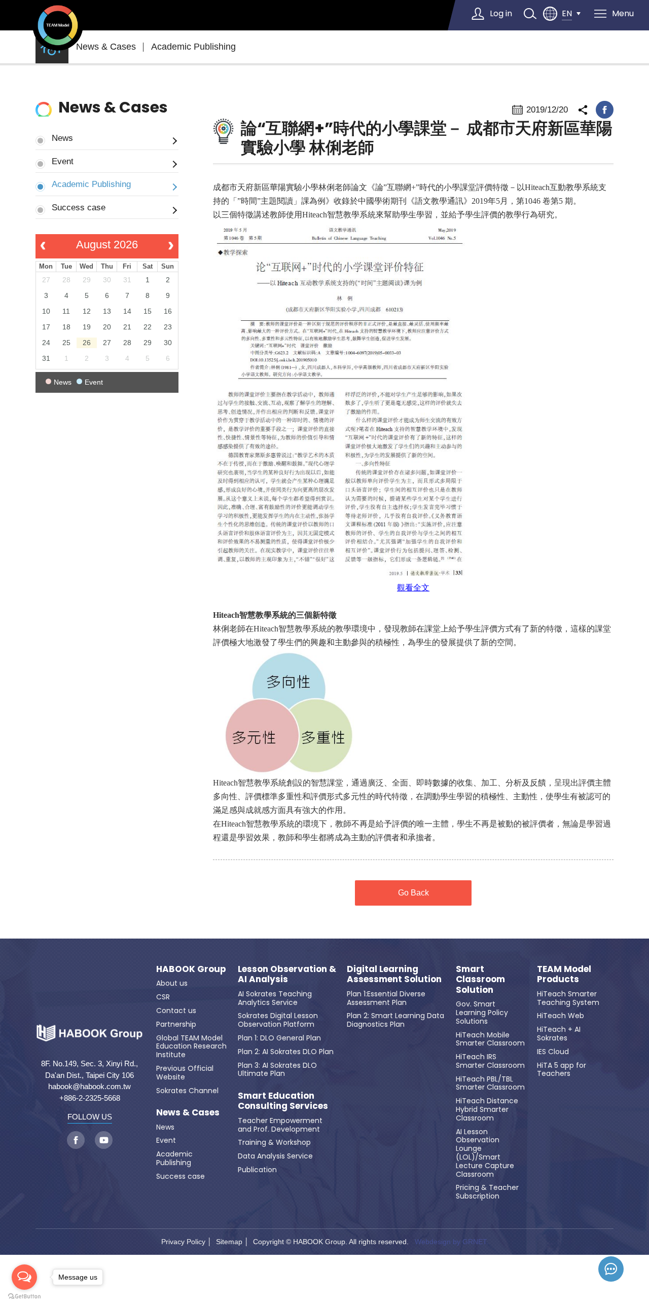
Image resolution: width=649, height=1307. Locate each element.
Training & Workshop (274, 1142)
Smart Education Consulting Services (283, 1101)
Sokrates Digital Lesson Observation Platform (278, 1020)
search (529, 14)
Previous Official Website (184, 1072)
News (62, 138)
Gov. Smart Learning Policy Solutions (482, 1012)
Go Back (413, 892)
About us (172, 983)
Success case (78, 207)
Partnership (176, 1024)
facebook (605, 110)
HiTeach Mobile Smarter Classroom (490, 1039)
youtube (104, 1140)
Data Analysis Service (275, 1156)
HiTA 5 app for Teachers (561, 1069)
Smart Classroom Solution (480, 979)
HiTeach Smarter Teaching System (568, 998)
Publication (257, 1170)
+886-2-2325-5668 (89, 1098)
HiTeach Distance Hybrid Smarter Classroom (487, 1109)
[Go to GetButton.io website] (24, 1296)
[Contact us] (611, 1269)
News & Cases (106, 47)
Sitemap (229, 1242)
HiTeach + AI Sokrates (559, 1033)
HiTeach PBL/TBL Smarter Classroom (490, 1083)
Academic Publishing (193, 47)
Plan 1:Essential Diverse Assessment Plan (386, 998)
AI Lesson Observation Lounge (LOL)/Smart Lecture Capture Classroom (485, 1153)
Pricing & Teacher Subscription (487, 1191)
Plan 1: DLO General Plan (279, 1038)
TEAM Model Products (564, 974)
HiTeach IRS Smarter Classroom (490, 1061)
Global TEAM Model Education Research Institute (191, 1046)
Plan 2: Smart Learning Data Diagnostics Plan (395, 1020)
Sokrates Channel (187, 1091)
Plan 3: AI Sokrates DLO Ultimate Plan (277, 1069)
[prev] (42, 246)
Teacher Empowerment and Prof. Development (280, 1124)
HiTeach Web (560, 1016)
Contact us (176, 1010)
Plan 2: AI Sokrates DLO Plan (286, 1052)
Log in (501, 13)
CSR (163, 997)
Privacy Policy (183, 1242)
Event (63, 161)
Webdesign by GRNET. (451, 1242)
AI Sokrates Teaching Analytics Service (275, 998)
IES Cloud (553, 1052)
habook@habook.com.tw (89, 1086)
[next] (170, 246)
